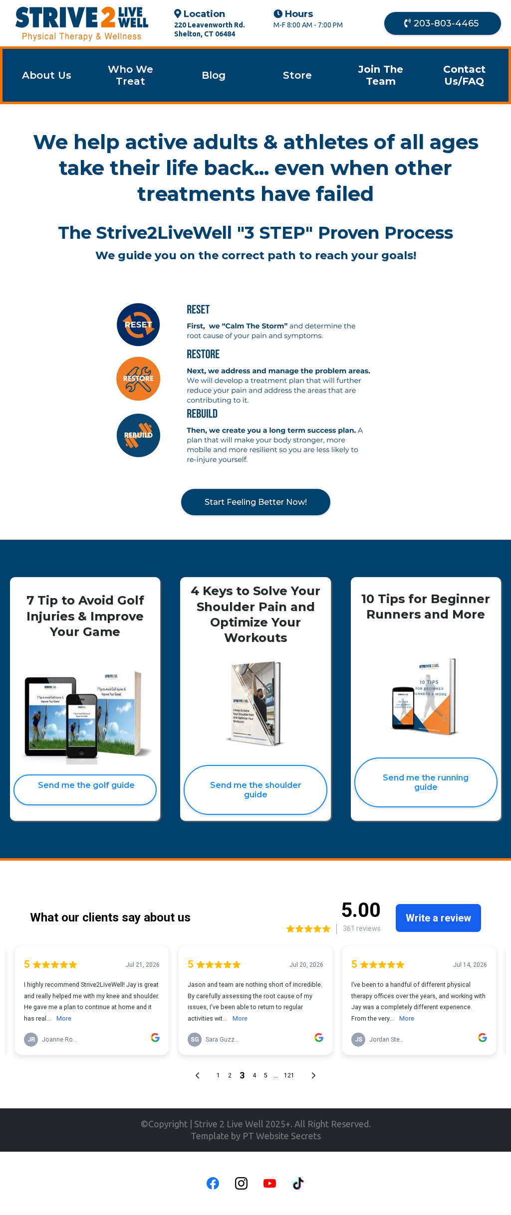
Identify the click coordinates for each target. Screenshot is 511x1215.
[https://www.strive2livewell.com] (82, 23)
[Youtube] (270, 1183)
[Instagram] (241, 1183)
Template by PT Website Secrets (256, 1136)
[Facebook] (213, 1183)
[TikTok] (298, 1183)
